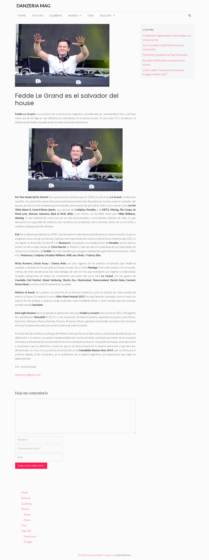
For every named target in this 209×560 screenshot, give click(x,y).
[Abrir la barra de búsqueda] (189, 15)
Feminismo (30, 536)
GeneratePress (123, 555)
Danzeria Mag (33, 5)
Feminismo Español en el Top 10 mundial (165, 54)
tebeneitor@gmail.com (28, 374)
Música (73, 15)
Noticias (37, 15)
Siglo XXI (105, 15)
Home (22, 15)
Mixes (27, 520)
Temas (27, 514)
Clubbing (55, 15)
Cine (91, 15)
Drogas (28, 541)
